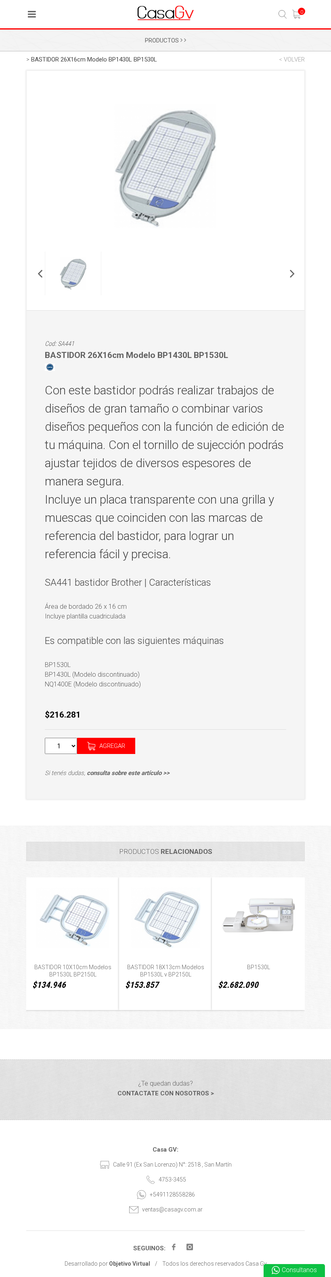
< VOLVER (292, 59)
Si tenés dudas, (107, 773)
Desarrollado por (107, 1263)
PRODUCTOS (162, 40)
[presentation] (24, 947)
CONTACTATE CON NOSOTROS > (165, 1093)
